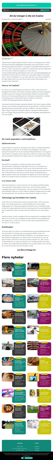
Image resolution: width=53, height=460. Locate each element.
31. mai (19, 342)
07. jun (44, 326)
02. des (44, 389)
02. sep (44, 421)
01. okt (19, 421)
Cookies (37, 450)
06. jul (19, 295)
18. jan (44, 374)
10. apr (44, 358)
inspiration (48, 19)
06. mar (19, 374)
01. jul (44, 295)
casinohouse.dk (42, 73)
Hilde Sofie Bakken (17, 19)
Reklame (37, 446)
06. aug (19, 263)
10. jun (19, 326)
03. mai (44, 342)
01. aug (44, 263)
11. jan (19, 389)
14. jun (19, 311)
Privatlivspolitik (28, 457)
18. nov (19, 405)
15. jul (19, 279)
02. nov (44, 405)
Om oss (37, 448)
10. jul (44, 279)
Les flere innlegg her (26, 250)
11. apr (19, 358)
